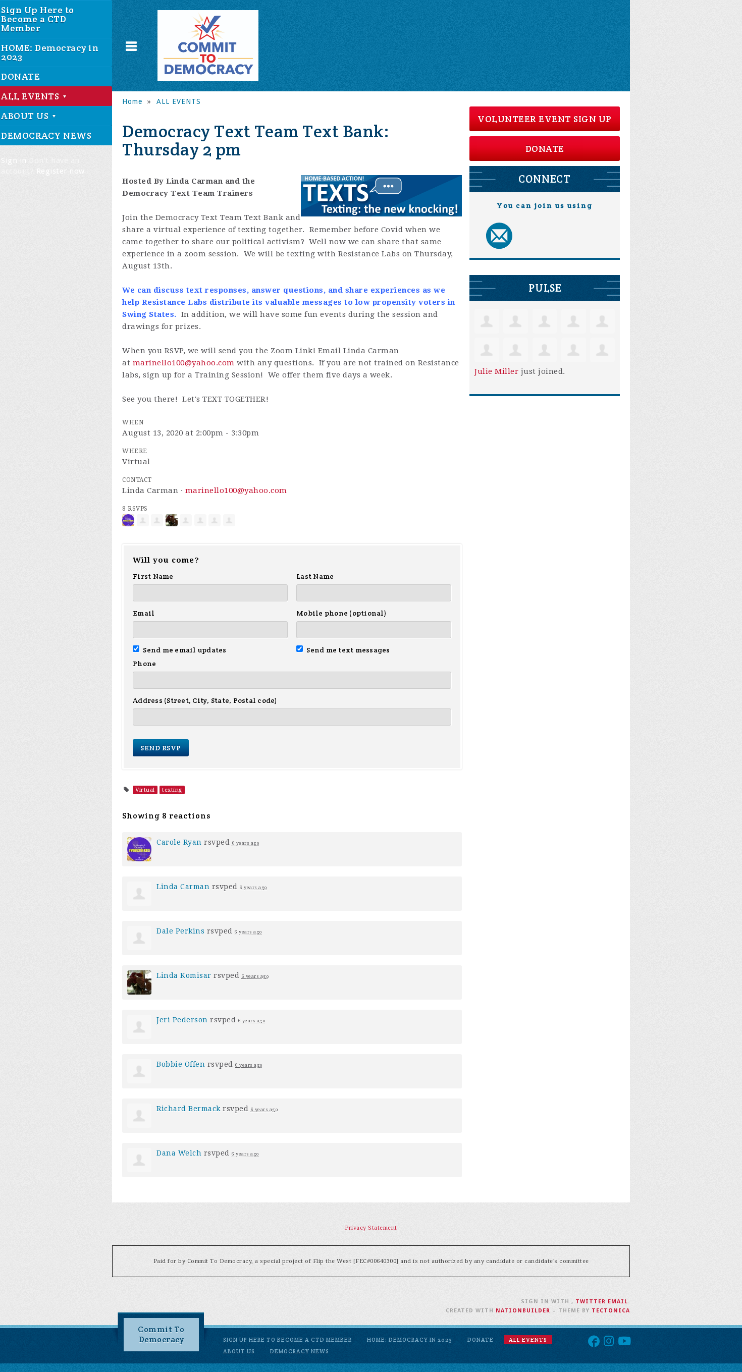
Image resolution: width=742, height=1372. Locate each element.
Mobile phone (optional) (341, 613)
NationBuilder (523, 1310)
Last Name (315, 576)
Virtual (145, 790)
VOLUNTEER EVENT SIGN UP (545, 119)
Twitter (590, 1301)
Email (143, 613)
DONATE (544, 148)
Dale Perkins (180, 931)
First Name (153, 576)
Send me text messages (348, 649)
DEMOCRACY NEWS (299, 1351)
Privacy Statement (371, 1228)
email (618, 1301)
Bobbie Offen (180, 1064)
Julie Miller (496, 371)
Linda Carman (182, 887)
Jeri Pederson (182, 1020)
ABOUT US (239, 1351)
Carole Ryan (179, 842)
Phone (144, 663)
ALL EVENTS (178, 101)
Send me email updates (185, 649)
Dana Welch (178, 1153)
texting (172, 790)
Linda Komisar (183, 975)
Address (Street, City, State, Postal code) (205, 700)
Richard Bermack (188, 1109)
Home (132, 101)
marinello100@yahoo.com (184, 362)
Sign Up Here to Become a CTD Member (287, 1339)
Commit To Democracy (161, 1334)
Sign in (14, 160)
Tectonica (611, 1310)
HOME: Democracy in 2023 (409, 1339)
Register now (60, 171)
